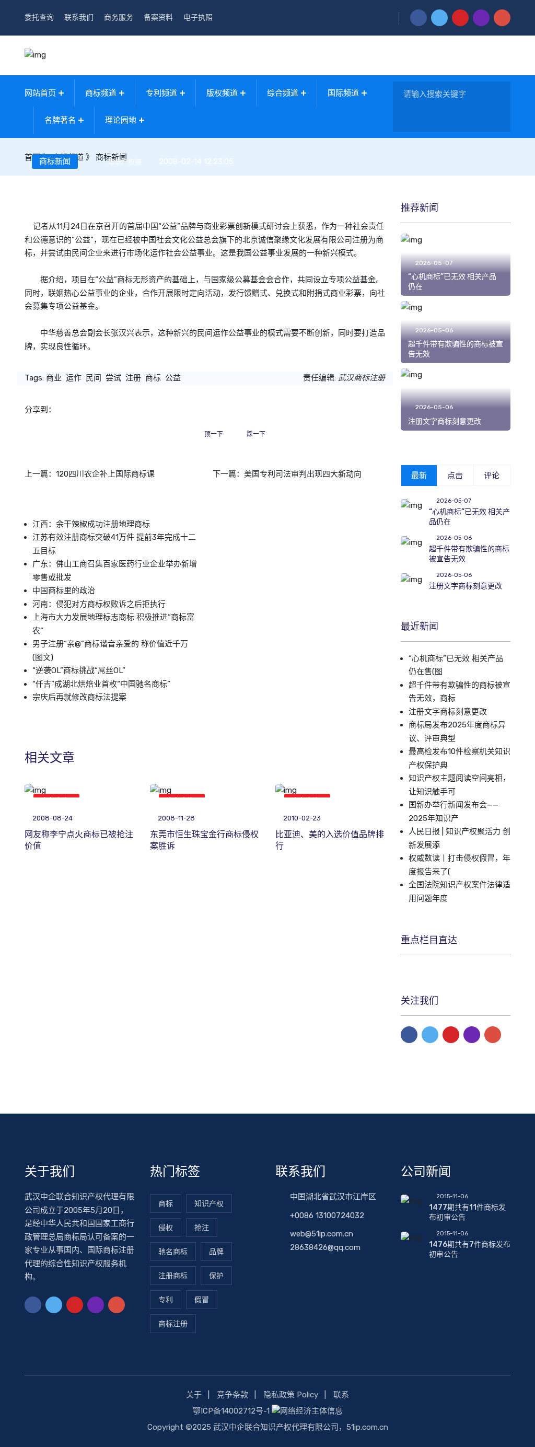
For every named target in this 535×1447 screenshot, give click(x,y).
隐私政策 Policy (290, 1394)
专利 (165, 1299)
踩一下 (256, 434)
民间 (93, 378)
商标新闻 (55, 161)
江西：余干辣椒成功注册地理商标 (91, 524)
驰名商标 (173, 1251)
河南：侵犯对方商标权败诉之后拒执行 (99, 604)
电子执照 (198, 17)
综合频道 (282, 93)
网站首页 (40, 93)
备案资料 (158, 17)
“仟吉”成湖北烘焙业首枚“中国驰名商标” (101, 684)
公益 (173, 378)
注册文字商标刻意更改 (444, 421)
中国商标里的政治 (63, 590)
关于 (194, 1394)
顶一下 (213, 434)
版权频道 (222, 93)
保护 (216, 1275)
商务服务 (118, 17)
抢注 (201, 1227)
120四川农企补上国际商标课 (105, 474)
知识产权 (209, 1203)
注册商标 (173, 1275)
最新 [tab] (419, 475)
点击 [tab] (455, 475)
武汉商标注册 (361, 378)
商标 (125, 279)
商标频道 (101, 93)
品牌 (216, 1251)
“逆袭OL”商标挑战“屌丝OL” (78, 670)
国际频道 (343, 93)
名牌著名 (60, 120)
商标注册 (173, 1323)
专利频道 (161, 93)
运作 (74, 378)
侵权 (165, 1227)
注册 (133, 378)
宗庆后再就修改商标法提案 (79, 697)
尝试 (113, 378)
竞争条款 (232, 1394)
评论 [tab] (491, 475)
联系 (341, 1394)
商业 (54, 378)
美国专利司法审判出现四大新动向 (303, 474)
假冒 (201, 1299)
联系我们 (79, 17)
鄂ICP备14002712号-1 (231, 1411)
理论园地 (120, 120)
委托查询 (39, 17)
